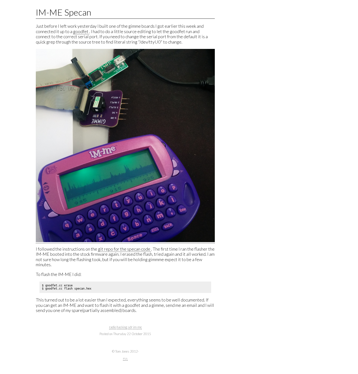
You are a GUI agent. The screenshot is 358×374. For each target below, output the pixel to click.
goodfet (81, 31)
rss (125, 358)
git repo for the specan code (124, 249)
